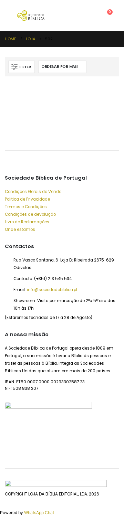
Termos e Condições (26, 207)
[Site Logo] (31, 15)
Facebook (12, 132)
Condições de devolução (30, 214)
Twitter (27, 132)
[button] (11, 15)
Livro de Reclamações (27, 222)
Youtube (42, 132)
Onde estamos (20, 229)
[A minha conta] (89, 15)
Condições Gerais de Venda (33, 191)
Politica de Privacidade (27, 199)
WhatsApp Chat (39, 512)
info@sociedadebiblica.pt (52, 289)
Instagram (57, 132)
